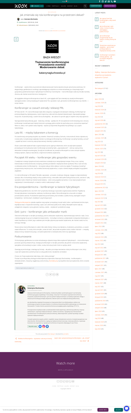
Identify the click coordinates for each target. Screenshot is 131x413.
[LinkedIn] (47, 326)
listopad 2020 (99, 297)
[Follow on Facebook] (100, 2)
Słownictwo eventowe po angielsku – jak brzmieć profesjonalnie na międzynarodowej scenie (108, 48)
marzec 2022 (99, 241)
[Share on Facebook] (47, 274)
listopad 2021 (99, 255)
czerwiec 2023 (99, 194)
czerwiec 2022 (99, 230)
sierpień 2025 (99, 131)
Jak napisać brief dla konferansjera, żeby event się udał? (108, 20)
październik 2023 (100, 187)
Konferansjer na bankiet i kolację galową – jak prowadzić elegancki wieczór (107, 57)
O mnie (48, 6)
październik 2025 (100, 124)
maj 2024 (98, 173)
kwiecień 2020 (99, 322)
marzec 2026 (99, 113)
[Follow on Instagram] (103, 2)
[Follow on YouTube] (115, 2)
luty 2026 (98, 117)
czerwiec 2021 (99, 272)
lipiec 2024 (98, 166)
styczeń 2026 (99, 120)
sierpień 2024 (99, 163)
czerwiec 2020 (99, 315)
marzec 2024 (99, 180)
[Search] (85, 6)
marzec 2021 (99, 283)
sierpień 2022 (99, 223)
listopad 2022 (99, 212)
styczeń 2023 (99, 205)
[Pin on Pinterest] (57, 274)
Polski (63, 1)
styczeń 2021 (99, 290)
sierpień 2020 (99, 308)
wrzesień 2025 (99, 127)
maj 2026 (98, 106)
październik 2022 (100, 216)
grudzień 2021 (99, 251)
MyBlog (97, 72)
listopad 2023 (99, 184)
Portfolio (55, 6)
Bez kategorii (52, 12)
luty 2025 (98, 152)
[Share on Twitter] (50, 274)
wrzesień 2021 (99, 262)
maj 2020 (98, 318)
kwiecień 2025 (99, 145)
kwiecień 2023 (99, 198)
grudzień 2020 (99, 294)
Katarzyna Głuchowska (59, 30)
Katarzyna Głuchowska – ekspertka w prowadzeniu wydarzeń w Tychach (105, 74)
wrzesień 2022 (99, 219)
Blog (75, 6)
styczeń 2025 (99, 156)
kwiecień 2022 (99, 237)
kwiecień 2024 (99, 177)
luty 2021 (98, 286)
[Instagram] (43, 326)
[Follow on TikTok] (106, 2)
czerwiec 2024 (99, 170)
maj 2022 (98, 233)
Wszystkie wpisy (33, 326)
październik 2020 (100, 301)
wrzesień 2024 (99, 159)
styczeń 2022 (99, 248)
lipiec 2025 (98, 134)
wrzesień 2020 (99, 304)
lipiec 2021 (98, 269)
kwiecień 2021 (99, 279)
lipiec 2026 (98, 99)
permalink (65, 334)
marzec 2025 (99, 149)
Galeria (63, 6)
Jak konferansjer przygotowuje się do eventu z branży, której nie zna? (108, 38)
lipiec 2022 (98, 226)
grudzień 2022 (99, 209)
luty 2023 (98, 202)
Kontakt (70, 6)
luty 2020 (98, 329)
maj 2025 (98, 141)
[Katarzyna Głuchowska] (21, 6)
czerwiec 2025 (99, 138)
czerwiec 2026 (99, 103)
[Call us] (112, 2)
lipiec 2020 (98, 311)
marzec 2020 (99, 325)
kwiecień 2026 (99, 110)
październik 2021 (100, 258)
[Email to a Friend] (53, 274)
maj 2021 (98, 276)
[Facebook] (40, 326)
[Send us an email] (109, 2)
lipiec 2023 (98, 191)
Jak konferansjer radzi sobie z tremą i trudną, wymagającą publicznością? (107, 28)
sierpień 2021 (99, 265)
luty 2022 (98, 244)
